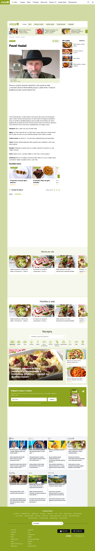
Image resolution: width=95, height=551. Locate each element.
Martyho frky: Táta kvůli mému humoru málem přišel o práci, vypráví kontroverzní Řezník (36, 486)
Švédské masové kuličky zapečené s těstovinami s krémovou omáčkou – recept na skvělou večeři (30, 372)
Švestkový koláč (63, 518)
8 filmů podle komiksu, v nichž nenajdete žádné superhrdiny (17, 492)
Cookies (12, 541)
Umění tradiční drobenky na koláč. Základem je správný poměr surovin (57, 499)
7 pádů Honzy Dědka (29, 515)
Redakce (29, 543)
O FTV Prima (13, 530)
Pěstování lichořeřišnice (74, 515)
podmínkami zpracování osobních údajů (32, 403)
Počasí (60, 513)
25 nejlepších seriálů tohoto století (18, 484)
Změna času (50, 513)
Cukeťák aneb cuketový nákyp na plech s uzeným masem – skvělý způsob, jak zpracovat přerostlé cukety (24, 33)
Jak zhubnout (16, 513)
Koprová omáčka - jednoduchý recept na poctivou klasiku (77, 31)
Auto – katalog (19, 515)
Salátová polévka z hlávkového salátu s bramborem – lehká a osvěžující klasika (19, 270)
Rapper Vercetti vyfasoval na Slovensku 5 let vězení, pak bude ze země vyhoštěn (37, 493)
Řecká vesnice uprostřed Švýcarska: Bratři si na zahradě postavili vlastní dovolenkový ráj (56, 493)
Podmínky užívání (14, 539)
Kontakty (29, 536)
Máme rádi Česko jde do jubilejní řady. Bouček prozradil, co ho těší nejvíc (37, 451)
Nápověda (30, 541)
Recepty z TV (52, 2)
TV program (43, 513)
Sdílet (56, 41)
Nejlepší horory (35, 513)
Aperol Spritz (76, 58)
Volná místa (13, 532)
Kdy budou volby (67, 513)
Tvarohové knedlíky (43, 518)
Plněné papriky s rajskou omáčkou (79, 65)
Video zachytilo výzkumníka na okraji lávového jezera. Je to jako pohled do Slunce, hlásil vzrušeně (57, 466)
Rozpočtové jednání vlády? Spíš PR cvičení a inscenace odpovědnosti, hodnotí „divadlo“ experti (18, 466)
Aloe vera (65, 515)
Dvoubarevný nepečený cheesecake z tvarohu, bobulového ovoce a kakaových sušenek (42, 270)
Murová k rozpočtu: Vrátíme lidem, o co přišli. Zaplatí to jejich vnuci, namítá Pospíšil (18, 451)
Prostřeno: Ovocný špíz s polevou (18, 181)
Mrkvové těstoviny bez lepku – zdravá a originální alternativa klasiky (75, 379)
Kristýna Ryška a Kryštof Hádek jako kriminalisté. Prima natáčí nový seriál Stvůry (36, 466)
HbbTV (12, 536)
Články (29, 2)
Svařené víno (45, 515)
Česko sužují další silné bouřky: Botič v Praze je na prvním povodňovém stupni (17, 458)
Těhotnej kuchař (72, 2)
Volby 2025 (37, 515)
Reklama (12, 534)
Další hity (82, 40)
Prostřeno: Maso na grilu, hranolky (41, 181)
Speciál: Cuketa (62, 2)
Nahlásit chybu (14, 546)
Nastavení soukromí (32, 546)
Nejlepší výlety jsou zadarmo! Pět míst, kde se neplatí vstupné (57, 485)
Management (30, 530)
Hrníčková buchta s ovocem (78, 51)
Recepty (22, 2)
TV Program (36, 2)
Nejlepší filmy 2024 (25, 513)
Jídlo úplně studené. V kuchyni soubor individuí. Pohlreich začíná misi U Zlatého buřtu (37, 458)
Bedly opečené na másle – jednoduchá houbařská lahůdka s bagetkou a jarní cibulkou (65, 270)
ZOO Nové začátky (77, 513)
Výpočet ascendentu (33, 518)
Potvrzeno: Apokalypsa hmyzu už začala (56, 450)
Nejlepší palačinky (54, 518)
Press (29, 532)
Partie (56, 513)
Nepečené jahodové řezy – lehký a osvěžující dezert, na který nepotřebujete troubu (51, 32)
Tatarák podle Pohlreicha (55, 515)
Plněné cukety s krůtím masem (79, 45)
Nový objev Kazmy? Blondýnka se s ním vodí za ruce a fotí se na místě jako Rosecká (37, 500)
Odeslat (52, 399)
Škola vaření (44, 2)
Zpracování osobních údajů (33, 539)
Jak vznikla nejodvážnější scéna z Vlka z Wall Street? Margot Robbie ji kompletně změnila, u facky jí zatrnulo (18, 501)
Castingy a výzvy (31, 534)
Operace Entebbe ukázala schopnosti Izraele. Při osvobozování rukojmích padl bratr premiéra (57, 459)
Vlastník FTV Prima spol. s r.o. (17, 543)
